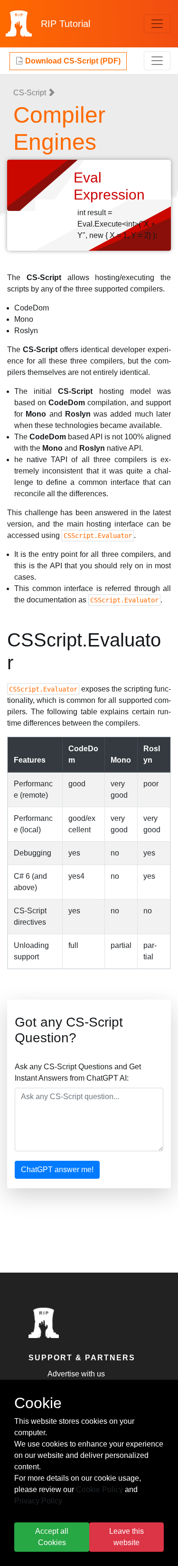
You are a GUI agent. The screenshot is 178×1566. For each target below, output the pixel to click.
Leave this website (126, 1537)
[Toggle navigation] (157, 23)
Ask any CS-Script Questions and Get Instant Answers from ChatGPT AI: (78, 1072)
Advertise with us (76, 1374)
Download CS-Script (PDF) (72, 61)
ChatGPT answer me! (57, 1169)
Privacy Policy (38, 1501)
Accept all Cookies (51, 1537)
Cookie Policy (99, 1489)
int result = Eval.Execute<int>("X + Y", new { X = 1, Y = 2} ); (117, 224)
